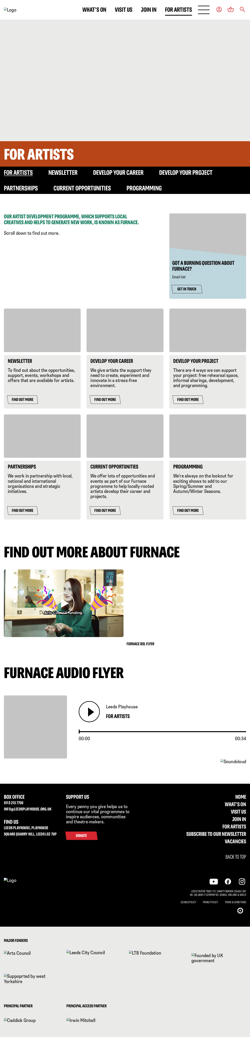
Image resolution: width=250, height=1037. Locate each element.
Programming (144, 188)
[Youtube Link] (214, 881)
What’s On (235, 804)
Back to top (236, 857)
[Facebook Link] (228, 881)
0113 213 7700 (13, 802)
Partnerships (21, 188)
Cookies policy (188, 902)
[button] (242, 10)
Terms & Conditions (235, 902)
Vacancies (235, 841)
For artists (178, 9)
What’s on (94, 9)
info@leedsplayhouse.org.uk (28, 809)
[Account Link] (219, 10)
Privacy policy (210, 902)
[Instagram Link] (242, 881)
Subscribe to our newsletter (216, 834)
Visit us (123, 9)
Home (240, 796)
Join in (148, 9)
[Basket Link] (231, 10)
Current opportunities (82, 188)
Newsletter (63, 172)
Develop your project (185, 172)
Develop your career (118, 172)
